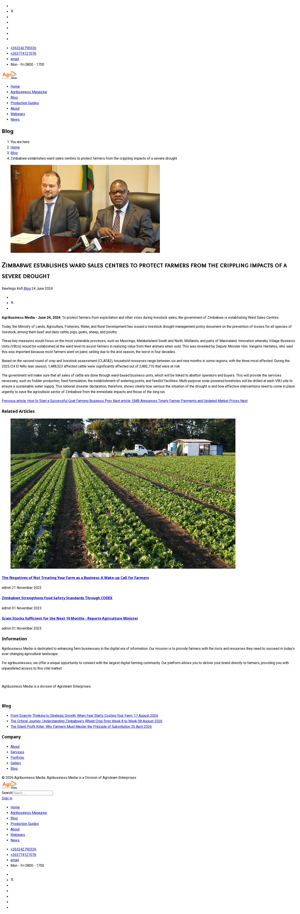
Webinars (18, 114)
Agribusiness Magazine (29, 92)
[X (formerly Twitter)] (12, 303)
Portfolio (17, 758)
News (15, 119)
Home (15, 86)
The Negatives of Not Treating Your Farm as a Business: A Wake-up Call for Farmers (75, 577)
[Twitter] (12, 11)
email (15, 59)
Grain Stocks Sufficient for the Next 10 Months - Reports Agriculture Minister (70, 618)
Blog (14, 97)
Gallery (16, 763)
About (15, 108)
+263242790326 (23, 48)
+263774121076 (23, 53)
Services (17, 752)
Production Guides (25, 103)
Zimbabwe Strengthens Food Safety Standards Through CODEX (57, 597)
